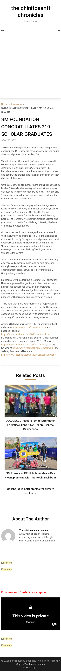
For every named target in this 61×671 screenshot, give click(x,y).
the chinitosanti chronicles (30, 11)
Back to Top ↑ (30, 667)
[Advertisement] (30, 66)
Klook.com (6, 562)
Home (4, 104)
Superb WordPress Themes (30, 664)
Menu (4, 30)
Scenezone (16, 104)
